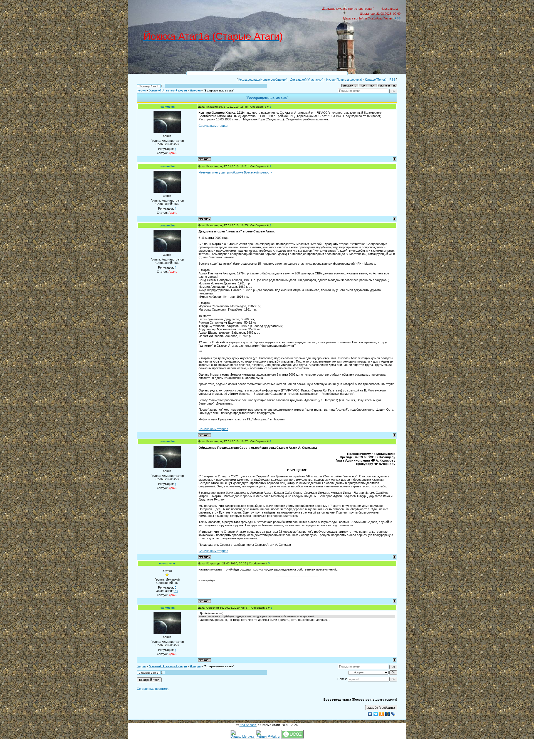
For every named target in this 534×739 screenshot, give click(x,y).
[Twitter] (376, 714)
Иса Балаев (247, 724)
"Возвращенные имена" (219, 90)
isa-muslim (167, 106)
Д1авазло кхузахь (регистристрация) (348, 8)
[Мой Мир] (387, 714)
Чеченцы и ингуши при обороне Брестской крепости (235, 172)
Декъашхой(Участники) (306, 79)
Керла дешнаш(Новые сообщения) (263, 79)
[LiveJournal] (393, 714)
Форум (141, 90)
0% (176, 590)
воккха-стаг (167, 563)
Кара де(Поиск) (376, 79)
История (195, 90)
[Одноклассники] (382, 714)
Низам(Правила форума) (344, 79)
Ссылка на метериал (213, 125)
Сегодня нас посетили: (153, 688)
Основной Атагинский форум (168, 90)
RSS (397, 18)
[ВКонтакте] (370, 714)
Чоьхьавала (389, 8)
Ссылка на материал (213, 429)
